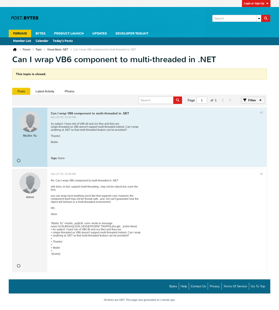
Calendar (42, 41)
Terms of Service (235, 286)
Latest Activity (45, 91)
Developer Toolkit (132, 33)
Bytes (173, 286)
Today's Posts (63, 41)
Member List (22, 41)
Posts (21, 91)
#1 (261, 112)
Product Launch (69, 33)
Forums (20, 33)
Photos (69, 91)
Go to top (258, 286)
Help (184, 286)
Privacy (215, 286)
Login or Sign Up (254, 3)
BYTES (40, 33)
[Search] (265, 18)
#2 (261, 174)
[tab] (21, 91)
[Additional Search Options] (259, 18)
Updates (99, 33)
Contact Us (198, 286)
